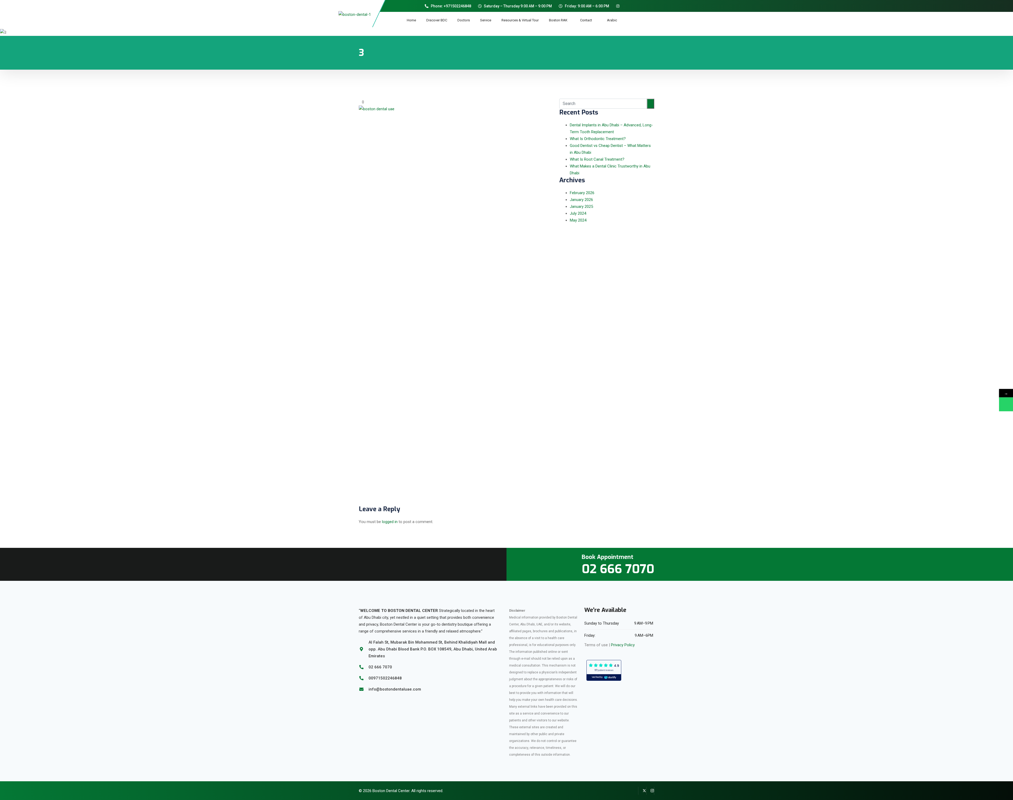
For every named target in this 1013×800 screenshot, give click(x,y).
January (581, 199)
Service (485, 20)
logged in (390, 521)
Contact (588, 20)
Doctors (463, 20)
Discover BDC (436, 20)
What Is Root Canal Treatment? (597, 159)
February (582, 192)
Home (411, 20)
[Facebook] (634, 791)
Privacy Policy (623, 645)
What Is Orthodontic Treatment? (598, 138)
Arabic (612, 20)
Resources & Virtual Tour (520, 20)
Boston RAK (559, 20)
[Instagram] (650, 791)
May (578, 220)
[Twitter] (642, 791)
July (578, 213)
